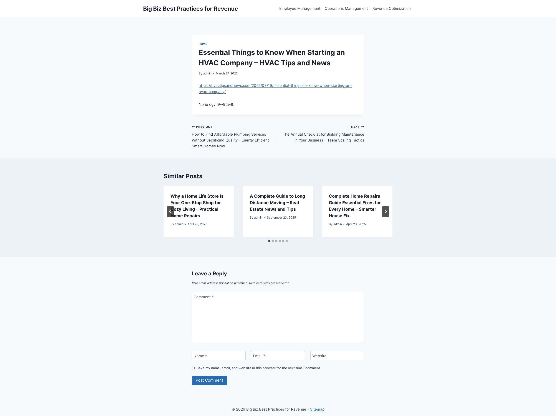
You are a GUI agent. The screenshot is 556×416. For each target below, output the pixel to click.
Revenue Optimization (391, 8)
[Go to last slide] (170, 211)
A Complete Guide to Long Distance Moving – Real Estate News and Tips (277, 203)
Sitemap (317, 409)
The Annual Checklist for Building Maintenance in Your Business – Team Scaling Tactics (323, 133)
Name (200, 356)
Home (203, 43)
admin (207, 73)
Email (259, 356)
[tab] (269, 241)
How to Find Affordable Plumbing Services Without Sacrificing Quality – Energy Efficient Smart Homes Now (230, 136)
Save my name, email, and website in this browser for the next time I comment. (259, 368)
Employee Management (299, 8)
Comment (204, 297)
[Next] (385, 211)
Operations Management (346, 8)
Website (319, 356)
